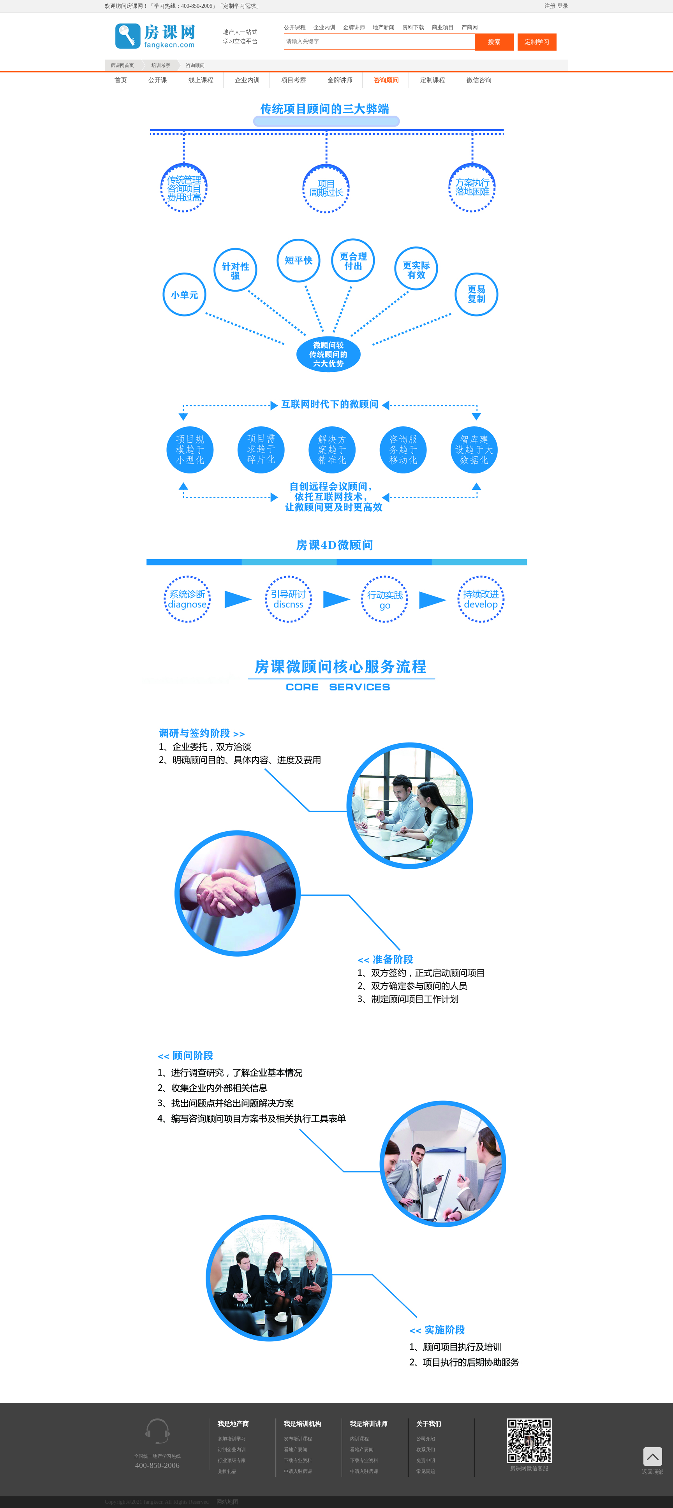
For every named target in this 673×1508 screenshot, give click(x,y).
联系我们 (425, 1449)
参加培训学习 (232, 1438)
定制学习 (537, 42)
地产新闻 (384, 27)
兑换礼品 (227, 1471)
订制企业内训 (232, 1449)
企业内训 (324, 27)
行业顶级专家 (232, 1460)
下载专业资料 (298, 1460)
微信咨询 (479, 80)
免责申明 (425, 1460)
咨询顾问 (386, 80)
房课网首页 (122, 65)
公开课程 (295, 27)
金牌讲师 (354, 27)
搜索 (494, 42)
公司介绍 (425, 1438)
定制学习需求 (239, 6)
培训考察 (161, 65)
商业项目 (443, 27)
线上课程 (201, 80)
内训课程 (359, 1438)
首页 (121, 80)
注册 (549, 6)
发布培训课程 (298, 1438)
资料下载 (413, 27)
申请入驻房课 (298, 1471)
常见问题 (425, 1471)
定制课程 (432, 80)
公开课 (157, 80)
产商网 (470, 27)
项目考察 (293, 80)
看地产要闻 (295, 1449)
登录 (562, 6)
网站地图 (227, 1502)
